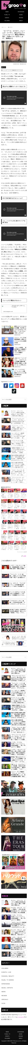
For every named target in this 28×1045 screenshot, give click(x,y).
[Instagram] (16, 385)
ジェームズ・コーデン (7, 70)
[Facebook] (5, 385)
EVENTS (7, 1036)
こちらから (20, 1017)
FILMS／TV (7, 1034)
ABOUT (20, 1038)
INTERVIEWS (20, 1031)
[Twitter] (11, 385)
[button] (25, 399)
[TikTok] (14, 391)
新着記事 (5, 896)
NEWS (4, 67)
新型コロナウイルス (18, 70)
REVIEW (21, 1036)
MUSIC (20, 1034)
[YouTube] (22, 385)
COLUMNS (7, 1038)
